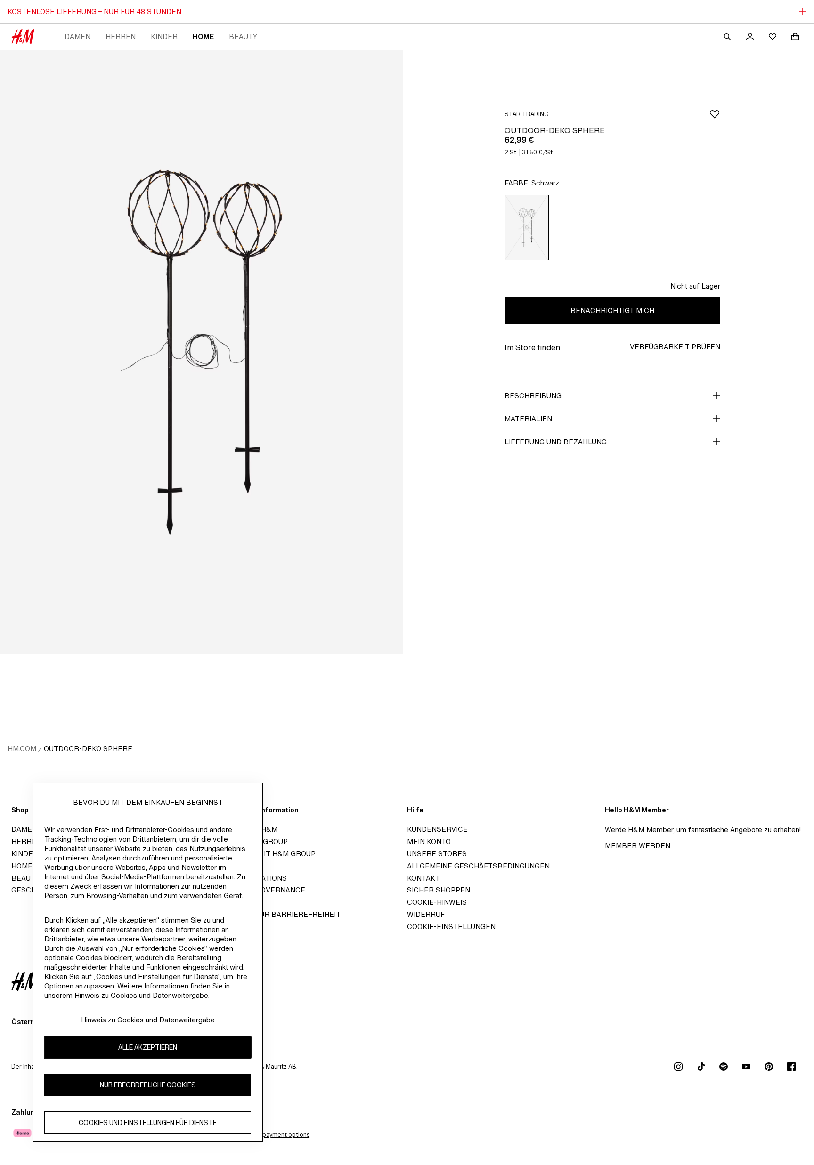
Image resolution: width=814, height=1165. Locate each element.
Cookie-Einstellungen (451, 927)
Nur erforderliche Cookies (148, 1085)
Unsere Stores (437, 854)
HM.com (22, 749)
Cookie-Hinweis (437, 902)
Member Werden (637, 846)
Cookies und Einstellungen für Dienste (148, 1122)
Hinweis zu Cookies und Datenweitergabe (148, 1020)
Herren (121, 36)
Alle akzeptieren (147, 1047)
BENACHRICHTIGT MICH (612, 310)
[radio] (527, 227)
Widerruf (426, 914)
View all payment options (274, 1134)
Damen (77, 36)
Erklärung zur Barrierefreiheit (275, 914)
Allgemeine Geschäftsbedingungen (478, 866)
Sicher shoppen (438, 890)
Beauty (243, 36)
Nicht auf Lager (695, 286)
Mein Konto (429, 841)
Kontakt (423, 878)
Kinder (164, 36)
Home (203, 36)
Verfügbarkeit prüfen (675, 347)
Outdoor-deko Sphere (88, 749)
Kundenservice (437, 829)
